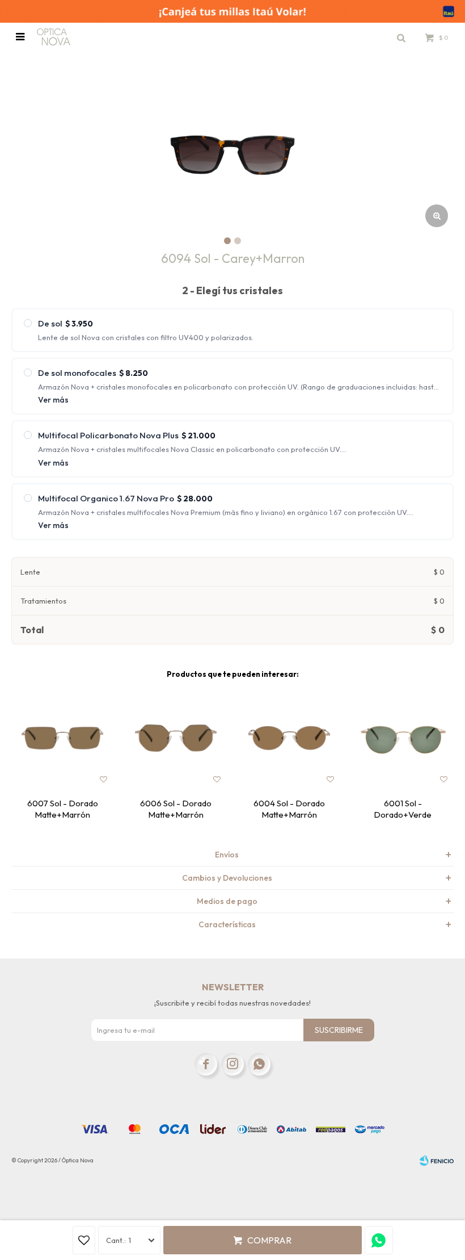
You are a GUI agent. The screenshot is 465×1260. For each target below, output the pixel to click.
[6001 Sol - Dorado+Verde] (403, 738)
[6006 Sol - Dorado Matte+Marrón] (176, 738)
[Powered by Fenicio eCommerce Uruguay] (437, 1160)
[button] (401, 37)
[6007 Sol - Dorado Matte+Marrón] (62, 738)
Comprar (269, 1240)
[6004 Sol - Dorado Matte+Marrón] (289, 738)
